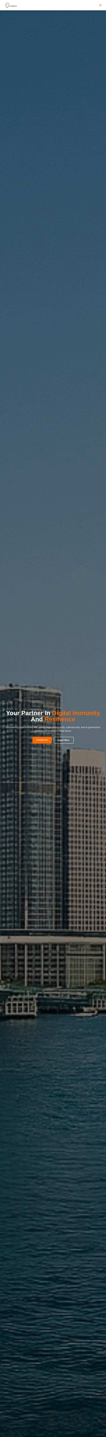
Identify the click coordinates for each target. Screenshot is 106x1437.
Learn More (63, 740)
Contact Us (42, 740)
